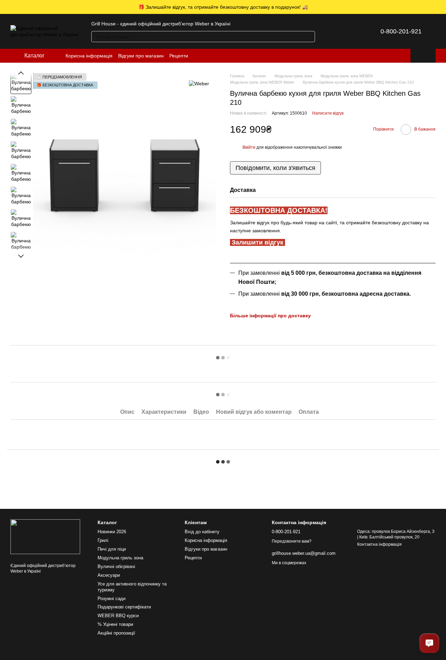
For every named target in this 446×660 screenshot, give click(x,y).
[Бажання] (349, 31)
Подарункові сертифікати (124, 606)
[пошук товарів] (309, 36)
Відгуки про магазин (141, 56)
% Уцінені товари (115, 624)
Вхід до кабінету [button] (202, 531)
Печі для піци (112, 549)
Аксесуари (109, 575)
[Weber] (199, 83)
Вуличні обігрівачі (116, 566)
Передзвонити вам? (292, 541)
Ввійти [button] (249, 147)
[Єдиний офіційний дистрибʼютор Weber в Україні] (45, 536)
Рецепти (178, 56)
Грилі (103, 540)
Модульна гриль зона (120, 557)
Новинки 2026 (112, 531)
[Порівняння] (331, 31)
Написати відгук (328, 113)
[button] (440, 7)
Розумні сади (111, 598)
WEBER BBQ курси (118, 615)
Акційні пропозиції (116, 633)
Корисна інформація (89, 56)
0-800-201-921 (401, 31)
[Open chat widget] (429, 643)
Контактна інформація (379, 544)
